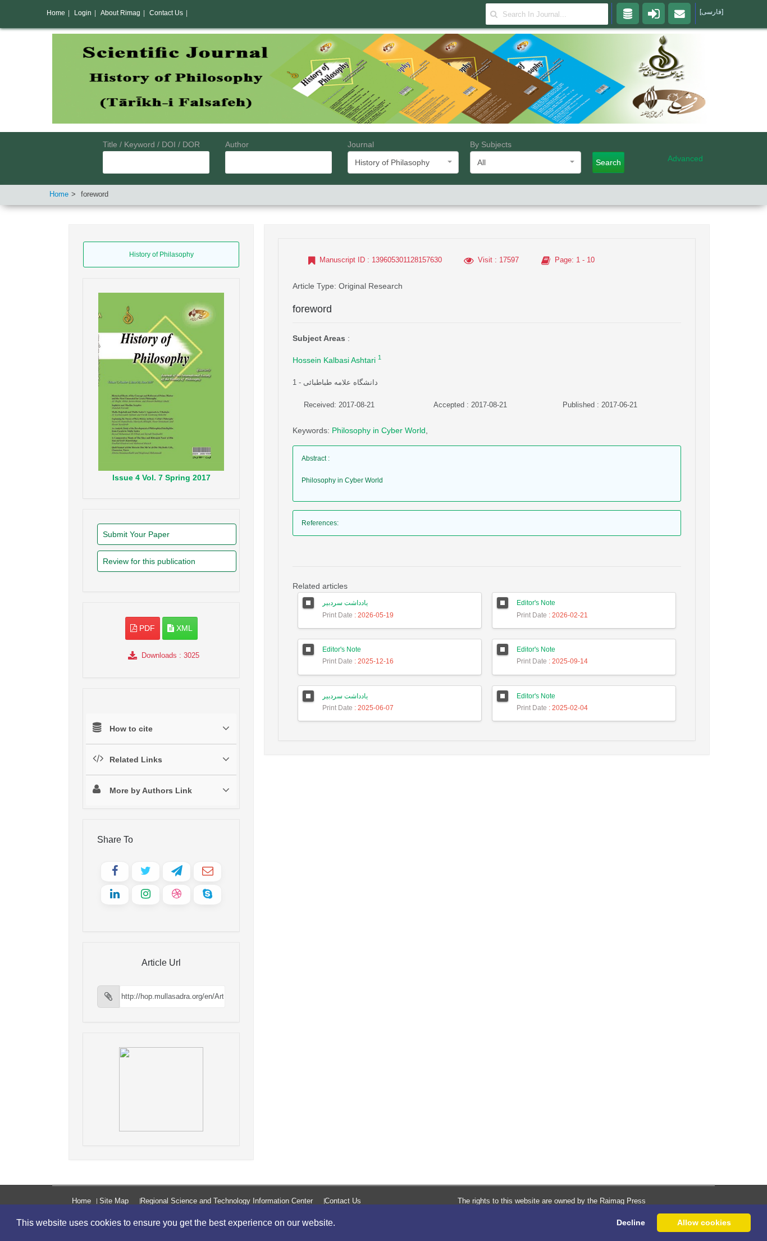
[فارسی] (711, 12)
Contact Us (343, 1201)
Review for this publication (149, 561)
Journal (361, 144)
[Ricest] (628, 13)
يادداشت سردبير (345, 603)
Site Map (114, 1201)
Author (237, 144)
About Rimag (120, 13)
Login (83, 13)
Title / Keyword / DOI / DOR (151, 144)
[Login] (653, 13)
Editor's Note (536, 603)
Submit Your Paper (136, 534)
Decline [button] (631, 1222)
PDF (146, 628)
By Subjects (491, 144)
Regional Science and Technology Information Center (226, 1201)
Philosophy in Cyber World (379, 430)
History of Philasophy (161, 254)
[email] (679, 13)
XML (183, 628)
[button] (339, 1223)
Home (59, 194)
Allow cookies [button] (704, 1222)
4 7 (161, 477)
